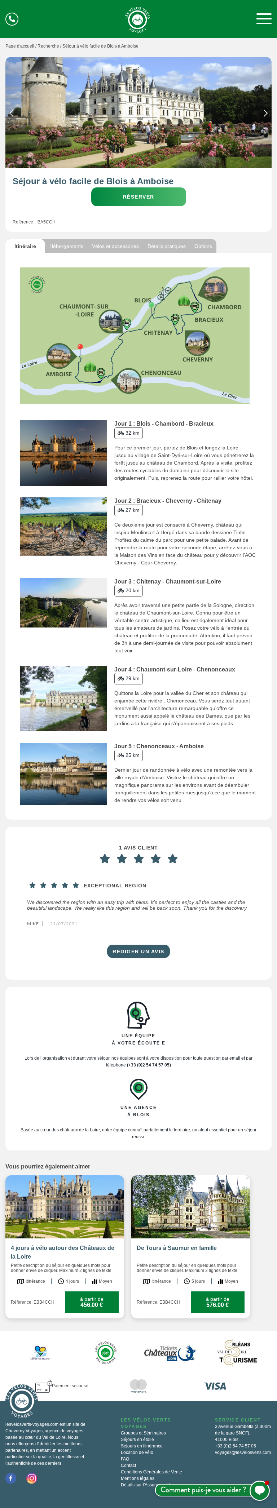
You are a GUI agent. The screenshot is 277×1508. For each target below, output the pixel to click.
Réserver (138, 197)
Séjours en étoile (137, 1439)
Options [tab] (203, 246)
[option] (138, 112)
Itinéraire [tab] (25, 246)
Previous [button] (11, 115)
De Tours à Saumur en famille (177, 1248)
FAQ (125, 1459)
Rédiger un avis (138, 951)
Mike (33, 924)
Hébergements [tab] (66, 246)
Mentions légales (137, 1478)
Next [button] (265, 115)
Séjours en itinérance (142, 1446)
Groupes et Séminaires (143, 1433)
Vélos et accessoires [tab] (115, 246)
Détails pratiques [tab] (167, 246)
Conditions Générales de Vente (151, 1471)
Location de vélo (137, 1452)
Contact (128, 1465)
